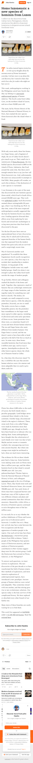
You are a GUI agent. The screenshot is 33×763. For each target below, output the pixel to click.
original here (6, 617)
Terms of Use (22, 740)
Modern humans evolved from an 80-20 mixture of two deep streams (11, 693)
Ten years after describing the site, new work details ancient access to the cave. (10, 681)
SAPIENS (26, 612)
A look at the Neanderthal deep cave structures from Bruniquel (11, 676)
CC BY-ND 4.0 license (15, 615)
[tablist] (10, 668)
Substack (7, 759)
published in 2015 (11, 200)
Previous (7, 662)
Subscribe (22, 2)
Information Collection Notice (20, 640)
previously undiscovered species (12, 95)
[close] (27, 705)
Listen (29, 32)
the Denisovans (7, 535)
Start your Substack (11, 754)
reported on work (7, 481)
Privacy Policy (8, 740)
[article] (16, 680)
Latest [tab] (8, 668)
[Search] (30, 668)
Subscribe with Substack (17, 734)
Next (26, 662)
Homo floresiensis (18, 162)
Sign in (29, 2)
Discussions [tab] (15, 668)
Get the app (25, 754)
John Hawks (9, 31)
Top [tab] (4, 668)
